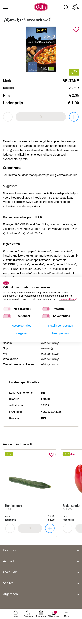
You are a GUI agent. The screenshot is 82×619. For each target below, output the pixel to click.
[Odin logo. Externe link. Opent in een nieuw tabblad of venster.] (6, 283)
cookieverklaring (68, 299)
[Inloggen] (75, 7)
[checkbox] (7, 309)
